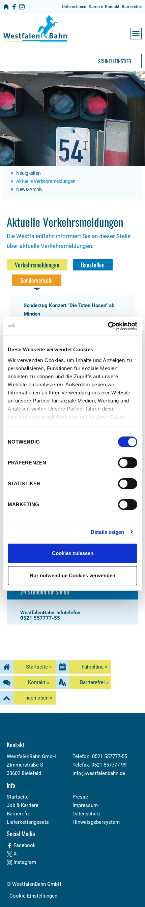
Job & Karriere (22, 805)
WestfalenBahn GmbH (36, 884)
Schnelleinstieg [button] (114, 61)
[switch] (127, 462)
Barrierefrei (132, 6)
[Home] (6, 6)
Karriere (96, 6)
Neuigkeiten (28, 173)
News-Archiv (28, 189)
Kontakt (112, 6)
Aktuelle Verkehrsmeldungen (45, 181)
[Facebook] (14, 6)
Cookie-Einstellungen (33, 896)
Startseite (18, 797)
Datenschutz (86, 814)
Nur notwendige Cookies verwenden (72, 575)
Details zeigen (107, 532)
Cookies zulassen (72, 553)
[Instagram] (22, 6)
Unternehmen (74, 6)
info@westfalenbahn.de (98, 773)
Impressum (85, 805)
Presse (80, 797)
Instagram (24, 862)
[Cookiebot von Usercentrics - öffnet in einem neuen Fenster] (107, 326)
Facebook (24, 845)
